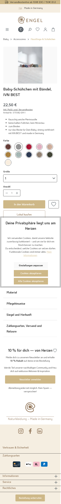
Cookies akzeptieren (30, 273)
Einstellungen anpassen (31, 265)
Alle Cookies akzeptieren (31, 281)
